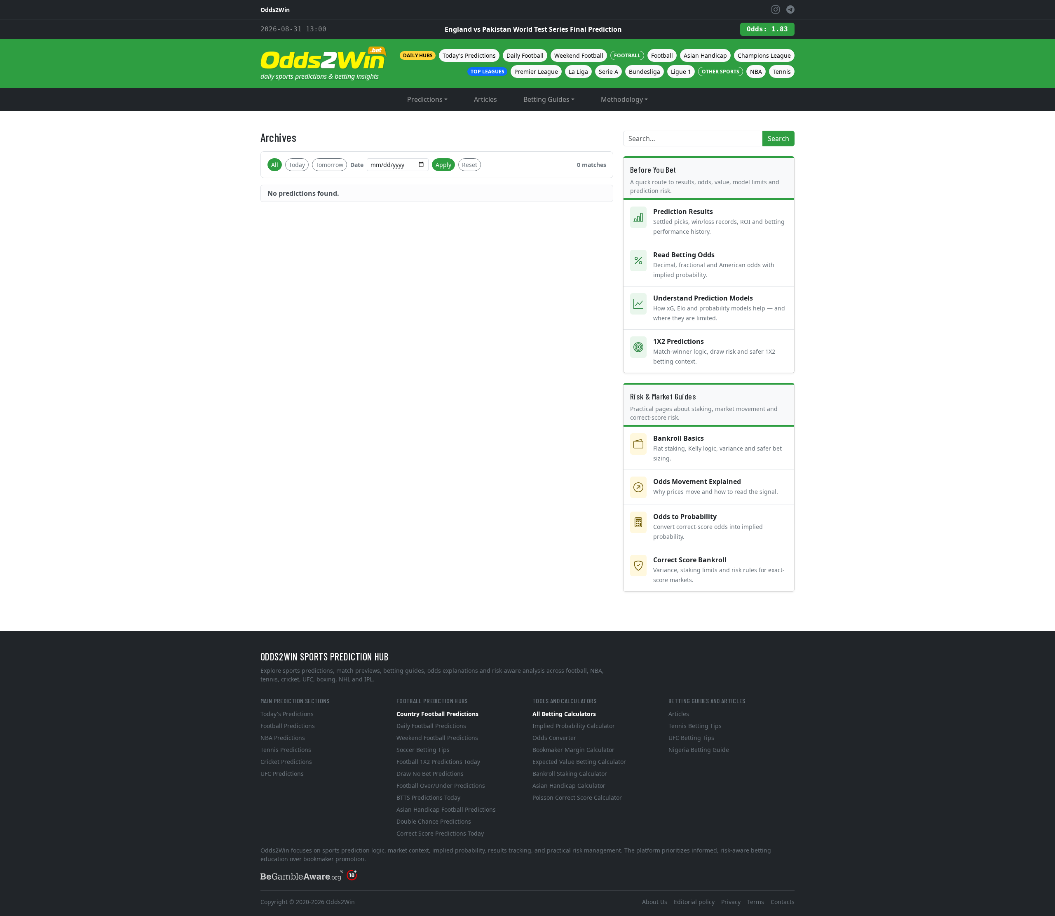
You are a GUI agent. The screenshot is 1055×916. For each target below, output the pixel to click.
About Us (654, 902)
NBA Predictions (282, 738)
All (274, 165)
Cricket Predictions (286, 762)
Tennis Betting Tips (695, 726)
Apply (443, 165)
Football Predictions (287, 726)
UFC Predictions (282, 773)
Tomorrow (329, 165)
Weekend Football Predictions (437, 738)
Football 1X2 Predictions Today (438, 762)
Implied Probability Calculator (573, 726)
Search (778, 138)
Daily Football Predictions (431, 726)
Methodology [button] (622, 99)
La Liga (578, 71)
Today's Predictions (469, 55)
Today (297, 165)
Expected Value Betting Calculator (579, 762)
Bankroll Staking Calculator (569, 773)
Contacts (783, 902)
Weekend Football (578, 55)
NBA (756, 71)
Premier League (536, 71)
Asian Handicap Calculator (568, 785)
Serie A (608, 71)
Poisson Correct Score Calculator (577, 797)
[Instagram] (775, 9)
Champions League (764, 55)
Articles (485, 99)
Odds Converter (554, 738)
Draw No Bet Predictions (430, 773)
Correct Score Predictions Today (440, 833)
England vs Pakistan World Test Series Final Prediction (533, 29)
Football (662, 55)
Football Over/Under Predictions (440, 785)
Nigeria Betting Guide (698, 750)
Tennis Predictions (285, 750)
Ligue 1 (681, 71)
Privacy (731, 902)
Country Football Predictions (437, 714)
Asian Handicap (705, 55)
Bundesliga (644, 71)
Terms (755, 902)
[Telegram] (790, 9)
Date (356, 165)
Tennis (782, 71)
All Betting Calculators (564, 714)
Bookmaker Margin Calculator (573, 750)
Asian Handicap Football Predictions (446, 809)
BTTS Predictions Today (428, 797)
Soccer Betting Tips (423, 750)
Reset (469, 165)
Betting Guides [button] (546, 99)
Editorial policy (694, 902)
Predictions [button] (425, 99)
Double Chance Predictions (433, 821)
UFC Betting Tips (691, 738)
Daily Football (525, 55)
